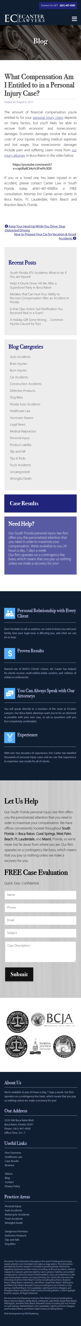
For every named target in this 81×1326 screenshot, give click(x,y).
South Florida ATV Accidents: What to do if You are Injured (38, 275)
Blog (7, 1178)
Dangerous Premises (16, 1231)
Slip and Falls (12, 1240)
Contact (9, 1182)
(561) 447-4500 (22, 1128)
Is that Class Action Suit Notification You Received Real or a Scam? (36, 311)
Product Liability (20, 445)
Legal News (17, 424)
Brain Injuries (18, 364)
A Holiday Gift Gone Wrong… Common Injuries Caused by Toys (36, 322)
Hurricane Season (21, 418)
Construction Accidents (26, 384)
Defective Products (22, 391)
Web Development (12, 1314)
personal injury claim (48, 118)
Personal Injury (13, 1206)
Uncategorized (20, 472)
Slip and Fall (17, 451)
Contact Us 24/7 (49, 5)
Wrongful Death (21, 478)
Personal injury (20, 438)
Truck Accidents (20, 465)
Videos (8, 1174)
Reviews (9, 1165)
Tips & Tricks (18, 458)
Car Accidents (19, 377)
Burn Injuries (18, 370)
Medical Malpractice (23, 431)
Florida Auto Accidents (25, 404)
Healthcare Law (20, 411)
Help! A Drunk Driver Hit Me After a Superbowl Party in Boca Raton (33, 285)
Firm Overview (13, 1153)
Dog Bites (16, 397)
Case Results (24, 503)
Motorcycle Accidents (17, 1214)
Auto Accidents (20, 357)
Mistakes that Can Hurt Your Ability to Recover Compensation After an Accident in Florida (39, 298)
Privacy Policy (12, 1186)
